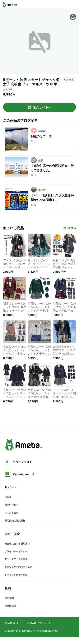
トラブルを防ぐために (16, 574)
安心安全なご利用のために (18, 566)
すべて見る (69, 228)
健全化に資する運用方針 (17, 543)
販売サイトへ (42, 107)
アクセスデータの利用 (16, 559)
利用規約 (9, 597)
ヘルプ (8, 496)
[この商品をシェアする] (73, 17)
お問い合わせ (11, 504)
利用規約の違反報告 (15, 520)
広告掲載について (36, 623)
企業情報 (10, 623)
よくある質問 (11, 512)
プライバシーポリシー (16, 551)
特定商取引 (10, 605)
